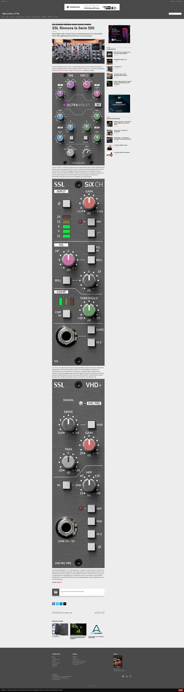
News (7, 17)
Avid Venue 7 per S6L (100, 613)
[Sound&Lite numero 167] (109, 62)
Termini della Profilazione (78, 663)
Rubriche (28, 17)
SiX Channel (55, 367)
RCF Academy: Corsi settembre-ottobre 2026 (96, 637)
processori (74, 24)
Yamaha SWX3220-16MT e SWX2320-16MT (62, 613)
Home (3, 17)
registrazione (81, 24)
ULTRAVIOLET (59, 167)
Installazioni (44, 17)
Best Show (50, 17)
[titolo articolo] (109, 124)
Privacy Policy (76, 664)
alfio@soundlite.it (64, 678)
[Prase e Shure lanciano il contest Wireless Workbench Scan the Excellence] (78, 629)
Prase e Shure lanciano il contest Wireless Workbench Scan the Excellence (78, 637)
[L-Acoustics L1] (60, 629)
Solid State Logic (67, 24)
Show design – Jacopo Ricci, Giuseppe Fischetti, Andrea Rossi (122, 138)
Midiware (59, 582)
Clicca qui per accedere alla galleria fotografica (72, 591)
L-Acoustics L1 (55, 636)
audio (53, 24)
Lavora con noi (76, 659)
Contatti (74, 658)
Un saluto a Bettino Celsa (120, 145)
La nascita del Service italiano (122, 152)
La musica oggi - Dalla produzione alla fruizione (120, 74)
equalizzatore (88, 24)
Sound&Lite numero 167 (120, 59)
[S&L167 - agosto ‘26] (123, 662)
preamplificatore (59, 24)
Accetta (180, 690)
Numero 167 (116, 669)
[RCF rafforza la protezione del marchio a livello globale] (109, 54)
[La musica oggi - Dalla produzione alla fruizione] (109, 76)
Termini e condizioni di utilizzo (79, 661)
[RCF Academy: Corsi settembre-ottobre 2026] (97, 629)
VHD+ (88, 68)
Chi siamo (75, 656)
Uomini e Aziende (35, 17)
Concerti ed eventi (20, 17)
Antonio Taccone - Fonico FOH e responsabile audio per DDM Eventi (122, 123)
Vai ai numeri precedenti (119, 670)
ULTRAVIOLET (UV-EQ (61, 70)
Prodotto (12, 17)
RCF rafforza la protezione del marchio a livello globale (122, 52)
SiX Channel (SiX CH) (78, 70)
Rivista (56, 17)
